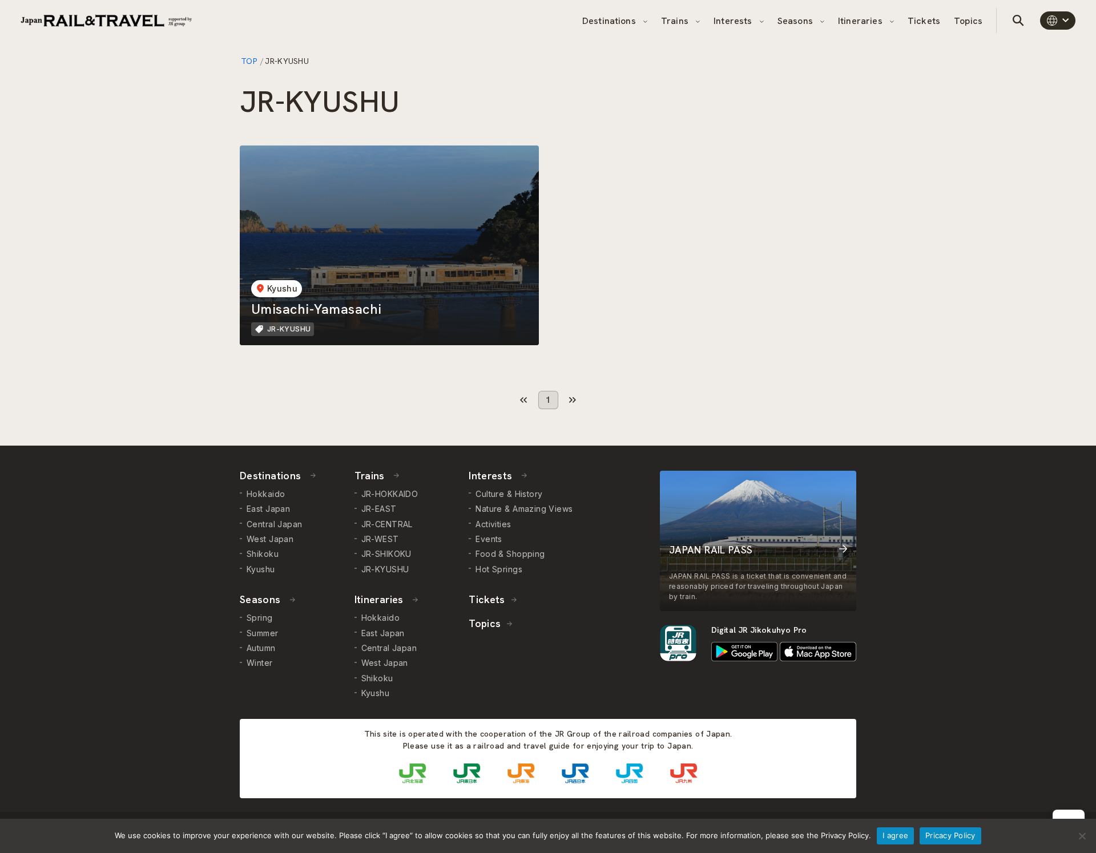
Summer (263, 633)
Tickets (924, 21)
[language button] (1057, 20)
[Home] (106, 20)
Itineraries (861, 21)
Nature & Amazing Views (524, 509)
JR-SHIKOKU (386, 554)
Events (489, 539)
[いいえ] (1081, 836)
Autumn (261, 648)
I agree (895, 835)
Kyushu (261, 569)
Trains (676, 21)
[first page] (524, 400)
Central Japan (274, 524)
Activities (493, 524)
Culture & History (509, 494)
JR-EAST (379, 509)
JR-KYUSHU (385, 569)
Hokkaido (266, 494)
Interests (734, 21)
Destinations (610, 21)
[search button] (1018, 20)
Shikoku (263, 554)
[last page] (573, 400)
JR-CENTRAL (387, 524)
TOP (250, 61)
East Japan (268, 509)
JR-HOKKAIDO (389, 494)
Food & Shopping (510, 554)
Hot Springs (499, 569)
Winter (260, 663)
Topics (968, 21)
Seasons (796, 21)
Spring (260, 617)
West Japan (270, 539)
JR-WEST (380, 539)
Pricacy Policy (950, 835)
